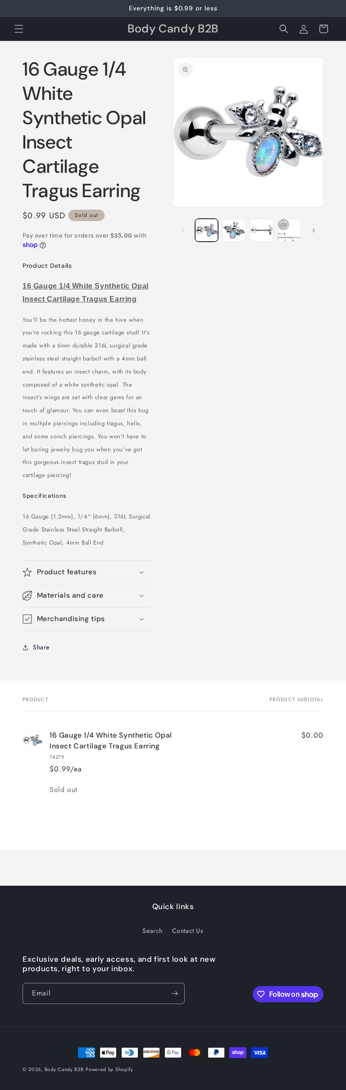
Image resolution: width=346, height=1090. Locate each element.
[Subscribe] (174, 993)
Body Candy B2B (64, 1069)
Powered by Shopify (109, 1069)
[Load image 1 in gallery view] (206, 230)
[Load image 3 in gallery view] (261, 230)
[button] (19, 29)
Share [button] (41, 647)
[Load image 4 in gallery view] (289, 230)
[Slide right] (313, 230)
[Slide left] (183, 230)
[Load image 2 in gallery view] (234, 230)
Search (152, 930)
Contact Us (188, 930)
